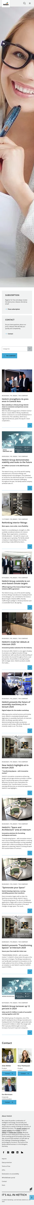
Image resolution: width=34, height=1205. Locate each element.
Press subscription (14, 309)
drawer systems (22, 1128)
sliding (4, 1132)
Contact (10, 334)
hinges (18, 1130)
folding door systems (15, 1132)
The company (11, 356)
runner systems (7, 1130)
